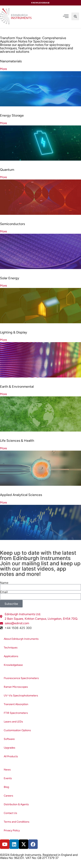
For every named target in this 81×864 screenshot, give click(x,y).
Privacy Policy (12, 830)
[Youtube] (4, 844)
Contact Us (10, 813)
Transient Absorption (16, 704)
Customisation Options (17, 730)
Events (8, 778)
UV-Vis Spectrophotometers (21, 695)
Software (9, 739)
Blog (6, 787)
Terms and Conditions (16, 821)
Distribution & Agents (16, 804)
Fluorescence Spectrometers (21, 678)
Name (4, 582)
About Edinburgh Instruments (21, 638)
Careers (8, 795)
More (3, 69)
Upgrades (9, 747)
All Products (11, 756)
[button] (75, 16)
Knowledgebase (13, 665)
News (7, 769)
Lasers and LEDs (13, 721)
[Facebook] (33, 844)
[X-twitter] (23, 844)
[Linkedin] (14, 844)
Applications (11, 656)
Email (4, 591)
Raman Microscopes (16, 686)
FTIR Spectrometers (16, 713)
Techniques (11, 647)
